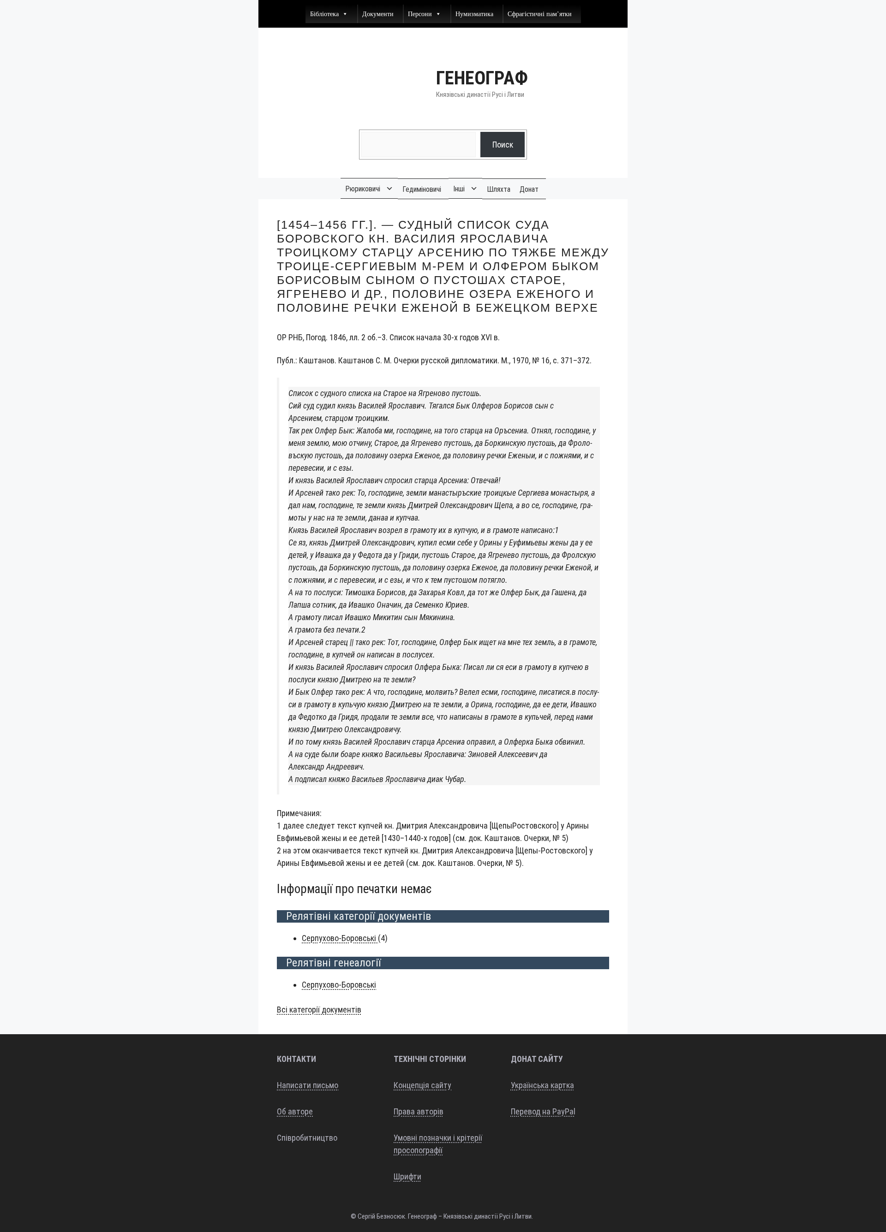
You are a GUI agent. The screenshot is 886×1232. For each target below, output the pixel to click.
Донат (529, 189)
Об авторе (295, 1111)
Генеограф (482, 78)
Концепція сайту (422, 1085)
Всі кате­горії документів (319, 1009)
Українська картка (542, 1085)
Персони (420, 13)
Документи (378, 13)
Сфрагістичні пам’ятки (540, 13)
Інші (459, 188)
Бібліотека (324, 13)
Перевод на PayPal (543, 1111)
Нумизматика (474, 13)
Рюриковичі (362, 188)
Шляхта (498, 189)
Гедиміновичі (421, 189)
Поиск (502, 144)
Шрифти (407, 1176)
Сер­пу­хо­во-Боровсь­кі (340, 938)
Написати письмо (307, 1085)
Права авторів (418, 1111)
